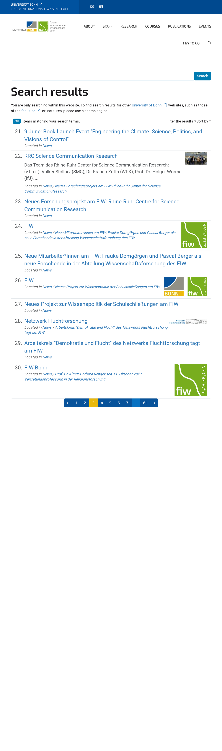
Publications (179, 26)
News (47, 146)
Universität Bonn (24, 4)
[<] (68, 402)
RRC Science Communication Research (71, 156)
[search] (207, 46)
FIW (29, 226)
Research (129, 26)
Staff (108, 26)
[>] (153, 402)
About (89, 26)
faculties (28, 111)
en (101, 6)
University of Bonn (147, 105)
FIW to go (191, 43)
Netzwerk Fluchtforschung (56, 321)
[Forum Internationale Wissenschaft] (38, 26)
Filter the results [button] (180, 121)
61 (145, 402)
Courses (152, 26)
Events (205, 26)
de (92, 6)
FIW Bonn (35, 367)
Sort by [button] (202, 121)
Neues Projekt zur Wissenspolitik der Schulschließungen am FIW (107, 287)
